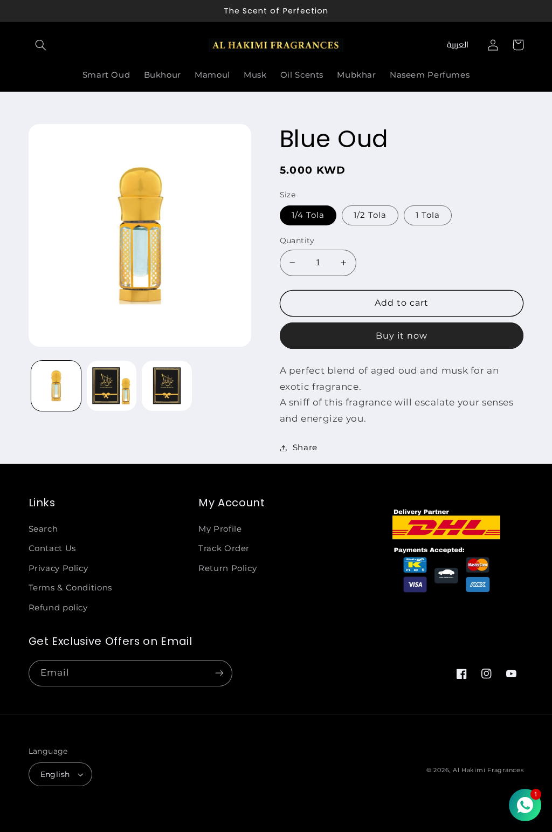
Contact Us (52, 548)
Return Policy (227, 568)
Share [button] (305, 447)
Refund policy (58, 608)
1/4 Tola (308, 215)
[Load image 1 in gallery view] (56, 385)
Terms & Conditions (70, 588)
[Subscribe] (218, 673)
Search (43, 529)
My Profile (220, 529)
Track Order (224, 548)
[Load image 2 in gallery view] (111, 385)
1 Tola (428, 215)
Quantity (297, 240)
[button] (41, 44)
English (55, 774)
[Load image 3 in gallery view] (166, 385)
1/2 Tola (370, 215)
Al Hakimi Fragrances (488, 770)
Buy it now (402, 336)
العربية (457, 44)
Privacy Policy (58, 568)
